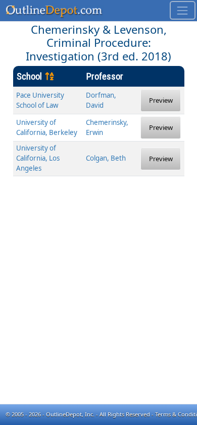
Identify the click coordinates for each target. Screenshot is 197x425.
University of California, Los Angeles (38, 158)
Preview (161, 100)
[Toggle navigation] (182, 10)
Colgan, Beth (106, 158)
